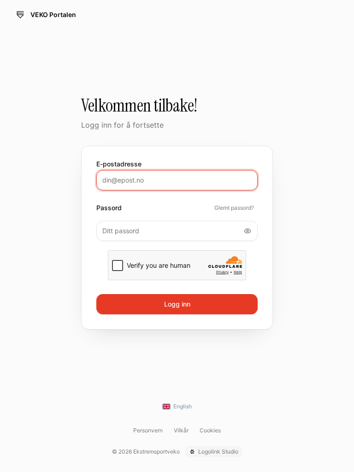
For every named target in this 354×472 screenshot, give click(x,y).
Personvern (148, 430)
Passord (109, 208)
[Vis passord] (247, 231)
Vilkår (181, 430)
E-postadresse (119, 164)
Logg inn (177, 304)
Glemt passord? (234, 207)
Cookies (210, 430)
